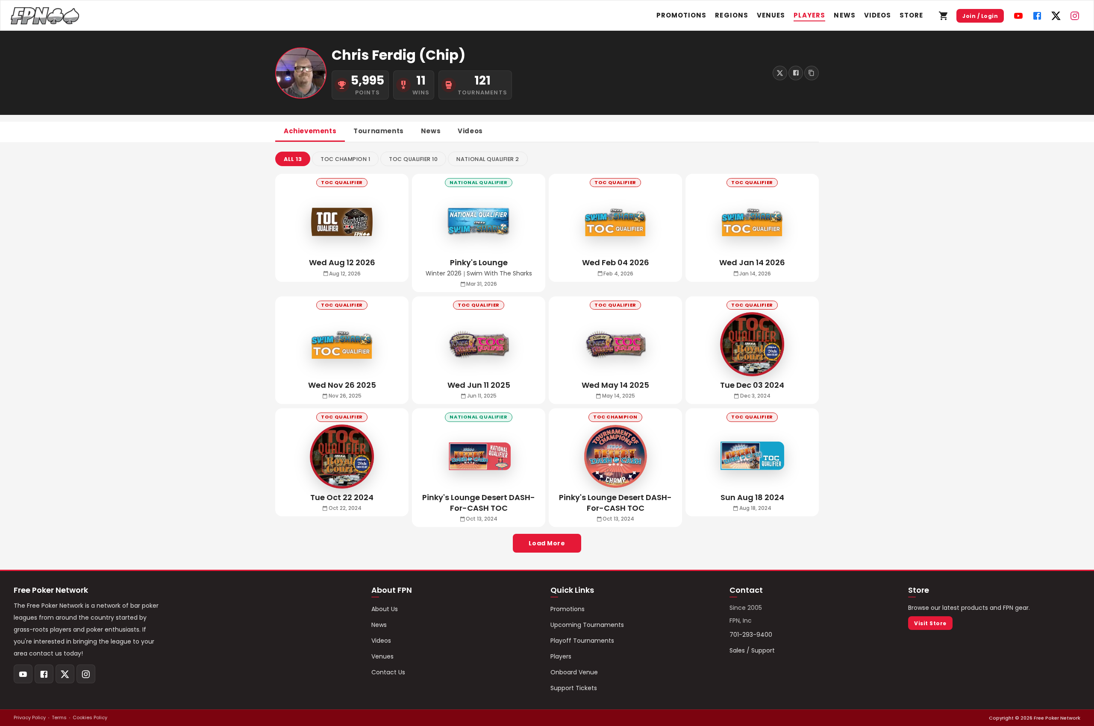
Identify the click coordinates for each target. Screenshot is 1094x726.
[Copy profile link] (811, 73)
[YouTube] (1018, 15)
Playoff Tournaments (582, 640)
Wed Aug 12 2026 (342, 262)
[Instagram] (1074, 15)
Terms (59, 717)
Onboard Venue (574, 672)
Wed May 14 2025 (615, 385)
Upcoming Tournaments (587, 625)
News (844, 15)
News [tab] (431, 130)
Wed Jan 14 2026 (752, 262)
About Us (384, 609)
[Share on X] (780, 73)
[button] (292, 159)
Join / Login (980, 16)
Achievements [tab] (310, 130)
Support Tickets (573, 688)
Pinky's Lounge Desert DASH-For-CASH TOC (615, 502)
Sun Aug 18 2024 (752, 497)
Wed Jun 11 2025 (478, 385)
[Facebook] (1037, 15)
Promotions (681, 15)
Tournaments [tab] (378, 130)
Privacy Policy (30, 717)
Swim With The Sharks (499, 273)
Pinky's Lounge (479, 262)
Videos (877, 15)
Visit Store (930, 623)
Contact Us (388, 672)
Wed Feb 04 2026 (615, 262)
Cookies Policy (90, 717)
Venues (771, 15)
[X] (1056, 15)
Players (809, 15)
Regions (731, 15)
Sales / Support (752, 650)
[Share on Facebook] (795, 73)
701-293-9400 (750, 634)
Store (911, 15)
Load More (547, 543)
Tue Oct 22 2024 (341, 497)
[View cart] (943, 15)
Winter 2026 (444, 273)
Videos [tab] (470, 130)
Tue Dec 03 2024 (752, 385)
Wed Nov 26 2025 (342, 385)
